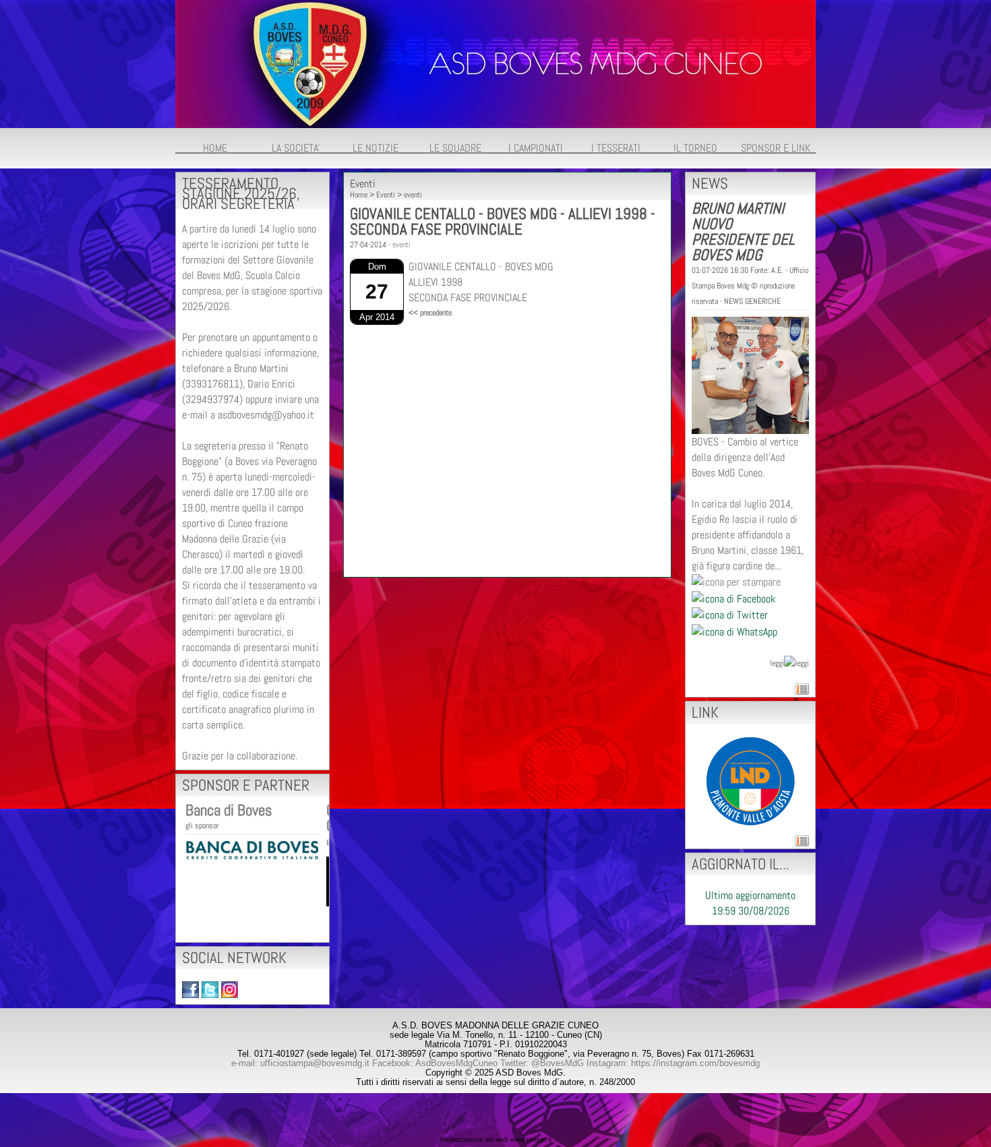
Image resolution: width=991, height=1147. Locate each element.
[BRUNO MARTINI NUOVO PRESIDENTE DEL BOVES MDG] (750, 374)
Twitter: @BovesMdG (542, 1063)
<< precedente (430, 312)
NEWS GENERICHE (752, 301)
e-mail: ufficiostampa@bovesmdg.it (300, 1063)
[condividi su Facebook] (733, 597)
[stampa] (736, 581)
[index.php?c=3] (495, 63)
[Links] (750, 780)
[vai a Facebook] (190, 989)
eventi (413, 194)
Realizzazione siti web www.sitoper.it (495, 1139)
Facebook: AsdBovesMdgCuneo (435, 1063)
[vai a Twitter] (210, 989)
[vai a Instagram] (229, 989)
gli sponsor (201, 825)
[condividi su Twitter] (730, 614)
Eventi (385, 194)
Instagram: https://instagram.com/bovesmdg (673, 1063)
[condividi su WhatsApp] (734, 630)
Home (358, 194)
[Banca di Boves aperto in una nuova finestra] (251, 849)
